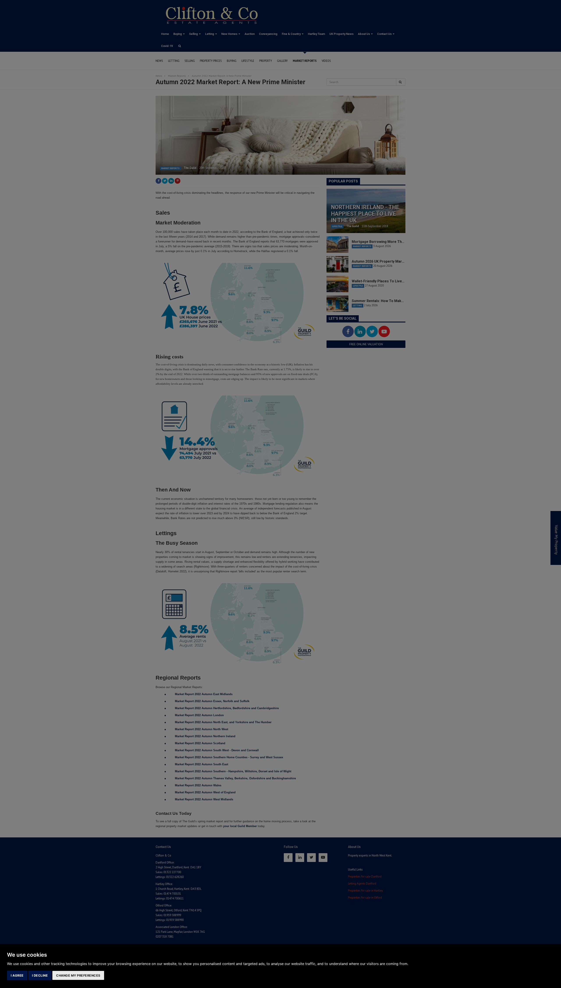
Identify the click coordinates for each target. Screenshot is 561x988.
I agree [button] (17, 975)
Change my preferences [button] (78, 975)
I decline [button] (40, 975)
